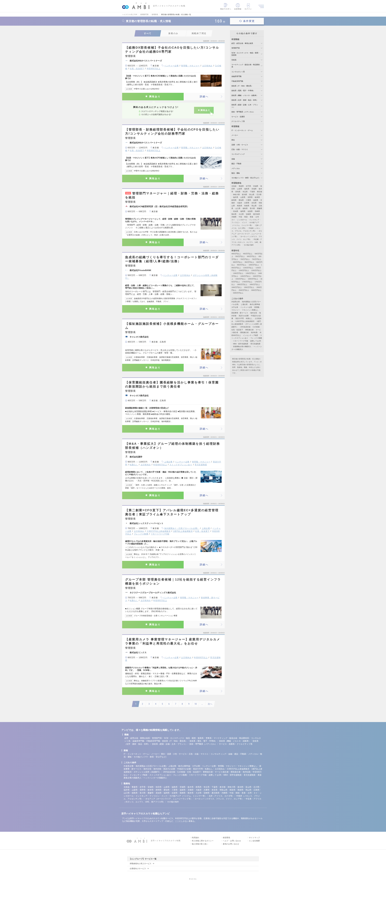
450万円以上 (247, 254)
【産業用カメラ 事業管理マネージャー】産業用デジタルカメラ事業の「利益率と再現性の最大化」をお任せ (172, 641)
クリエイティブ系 (238, 121)
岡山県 (254, 206)
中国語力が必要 (184, 769)
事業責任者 (249, 330)
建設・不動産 (236, 163)
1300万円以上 (238, 273)
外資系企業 (235, 302)
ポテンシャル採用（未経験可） (147, 772)
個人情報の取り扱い (200, 844)
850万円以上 (249, 262)
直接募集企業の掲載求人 (242, 346)
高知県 (235, 211)
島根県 (246, 206)
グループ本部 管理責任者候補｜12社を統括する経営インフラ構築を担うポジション (173, 581)
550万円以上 (240, 256)
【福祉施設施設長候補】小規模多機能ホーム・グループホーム (172, 325)
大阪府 (239, 203)
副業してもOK (255, 341)
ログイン (248, 9)
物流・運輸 (235, 173)
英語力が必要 (244, 316)
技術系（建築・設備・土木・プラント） (169, 744)
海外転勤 (254, 332)
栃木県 (190, 787)
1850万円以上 (255, 284)
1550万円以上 (240, 279)
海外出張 (253, 313)
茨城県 (254, 189)
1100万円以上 (248, 268)
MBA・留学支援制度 (240, 344)
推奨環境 (226, 838)
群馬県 (237, 192)
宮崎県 (248, 214)
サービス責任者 (222, 772)
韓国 (246, 217)
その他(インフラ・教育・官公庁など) (245, 178)
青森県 (241, 186)
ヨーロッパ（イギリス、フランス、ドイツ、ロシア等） (219, 799)
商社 (233, 140)
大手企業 (234, 307)
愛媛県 (259, 208)
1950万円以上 (249, 287)
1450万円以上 (245, 276)
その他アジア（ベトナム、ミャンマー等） (188, 796)
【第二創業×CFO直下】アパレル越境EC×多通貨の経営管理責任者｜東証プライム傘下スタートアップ (172, 512)
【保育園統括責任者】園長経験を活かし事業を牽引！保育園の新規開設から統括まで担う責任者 (172, 384)
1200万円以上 (244, 270)
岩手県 (248, 186)
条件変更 (249, 21)
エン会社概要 (254, 841)
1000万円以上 (254, 265)
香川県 (252, 208)
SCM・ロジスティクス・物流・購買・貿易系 (184, 738)
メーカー (234, 135)
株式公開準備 (255, 304)
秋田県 (158, 787)
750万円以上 (256, 259)
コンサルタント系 (238, 72)
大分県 (241, 214)
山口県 (237, 208)
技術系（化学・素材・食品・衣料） (244, 100)
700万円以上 (245, 259)
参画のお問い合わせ (231, 844)
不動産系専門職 (237, 81)
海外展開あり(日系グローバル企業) (151, 766)
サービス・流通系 (238, 117)
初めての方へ (225, 9)
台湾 (257, 217)
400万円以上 (236, 254)
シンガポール (242, 220)
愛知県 (241, 200)
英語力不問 (239, 318)
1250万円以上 (256, 270)
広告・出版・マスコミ (239, 149)
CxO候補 (256, 327)
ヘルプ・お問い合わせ (232, 841)
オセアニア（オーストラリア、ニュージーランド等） (246, 233)
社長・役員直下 (137, 68)
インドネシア (254, 220)
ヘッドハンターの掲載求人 (155, 778)
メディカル (235, 168)
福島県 (246, 189)
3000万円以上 (256, 290)
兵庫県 (246, 203)
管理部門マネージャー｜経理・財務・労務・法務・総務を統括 (172, 195)
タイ (233, 220)
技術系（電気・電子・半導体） (243, 90)
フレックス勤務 (141, 534)
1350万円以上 (251, 273)
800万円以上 (237, 262)
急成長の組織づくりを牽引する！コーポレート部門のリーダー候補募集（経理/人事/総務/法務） (172, 259)
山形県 (239, 189)
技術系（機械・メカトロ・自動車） (244, 95)
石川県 (258, 194)
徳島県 (245, 208)
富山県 (251, 194)
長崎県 (257, 211)
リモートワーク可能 (160, 534)
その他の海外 (249, 245)
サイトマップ (254, 838)
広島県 (256, 790)
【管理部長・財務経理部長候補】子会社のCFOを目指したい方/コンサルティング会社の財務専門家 (172, 131)
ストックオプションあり (180, 465)
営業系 (233, 60)
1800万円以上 (242, 284)
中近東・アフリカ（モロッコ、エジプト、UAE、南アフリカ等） (246, 242)
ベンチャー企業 (171, 66)
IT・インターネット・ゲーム (242, 130)
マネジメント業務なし (250, 310)
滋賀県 (255, 200)
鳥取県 (239, 206)
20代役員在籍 (245, 327)
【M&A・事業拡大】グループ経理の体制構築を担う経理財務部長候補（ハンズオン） (172, 445)
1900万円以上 (236, 287)
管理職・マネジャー (190, 66)
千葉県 (252, 192)
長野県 (250, 197)
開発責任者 (244, 332)
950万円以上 (241, 265)
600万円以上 (251, 256)
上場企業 (168, 462)
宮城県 (255, 186)
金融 (233, 159)
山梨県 (242, 197)
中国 (240, 217)
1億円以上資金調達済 (183, 531)
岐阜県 (257, 197)
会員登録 (237, 9)
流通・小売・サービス (239, 145)
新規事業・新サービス (239, 313)
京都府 (190, 790)
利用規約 (195, 838)
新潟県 (244, 194)
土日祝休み (207, 66)
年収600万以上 (153, 68)
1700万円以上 (247, 282)
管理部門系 (235, 48)
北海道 (233, 186)
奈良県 (254, 203)
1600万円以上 (253, 279)
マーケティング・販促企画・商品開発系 (231, 738)
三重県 (248, 200)
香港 (251, 217)
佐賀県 (250, 211)
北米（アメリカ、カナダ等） (221, 796)
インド (244, 222)
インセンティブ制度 (250, 335)
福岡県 (242, 211)
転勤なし (134, 465)
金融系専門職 (236, 76)
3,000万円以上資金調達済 (159, 531)
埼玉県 (245, 192)
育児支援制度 (201, 465)
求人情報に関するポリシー (203, 841)
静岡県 (233, 200)
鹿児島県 (256, 214)
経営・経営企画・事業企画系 (242, 43)
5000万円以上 (238, 293)
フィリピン (235, 222)
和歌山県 (223, 790)
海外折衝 (157, 769)
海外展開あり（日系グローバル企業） (181, 528)
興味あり (155, 96)
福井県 (235, 197)
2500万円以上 (244, 290)
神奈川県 (236, 194)
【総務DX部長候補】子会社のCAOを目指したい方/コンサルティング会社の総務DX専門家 (172, 49)
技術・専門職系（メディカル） (243, 112)
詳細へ (204, 96)
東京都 (259, 192)
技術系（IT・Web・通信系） (242, 86)
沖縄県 (233, 217)
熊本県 (233, 214)
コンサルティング (238, 154)
